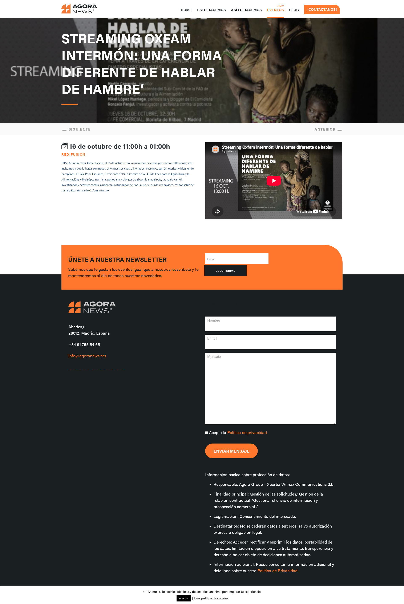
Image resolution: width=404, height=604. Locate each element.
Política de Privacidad (278, 570)
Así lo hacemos (246, 9)
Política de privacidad (247, 432)
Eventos (275, 9)
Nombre (213, 320)
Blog (294, 9)
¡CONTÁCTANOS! (322, 9)
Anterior (326, 129)
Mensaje (214, 356)
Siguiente (79, 129)
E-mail (211, 259)
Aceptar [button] (184, 598)
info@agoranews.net (87, 356)
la (238, 432)
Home (186, 9)
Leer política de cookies (211, 598)
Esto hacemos (211, 9)
